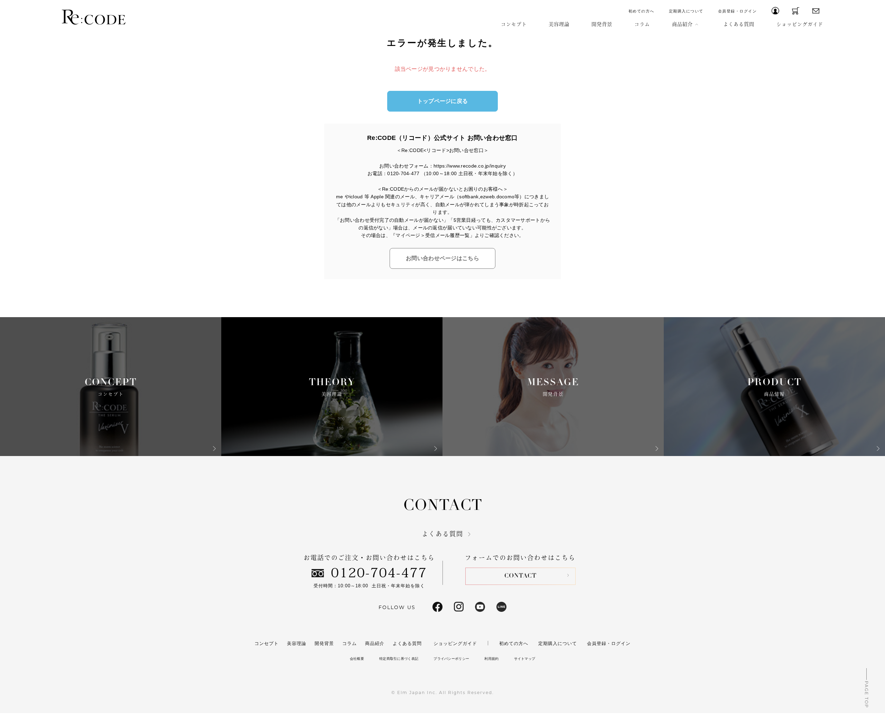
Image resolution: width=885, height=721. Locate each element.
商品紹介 (682, 24)
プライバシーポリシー (451, 659)
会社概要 (357, 659)
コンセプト (514, 24)
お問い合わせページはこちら (442, 258)
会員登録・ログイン (737, 11)
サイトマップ (524, 659)
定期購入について (686, 11)
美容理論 (559, 24)
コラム (642, 24)
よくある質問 (738, 24)
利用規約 (491, 659)
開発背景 (601, 24)
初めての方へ (641, 11)
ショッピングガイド (799, 24)
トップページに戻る (442, 101)
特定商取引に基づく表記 (398, 659)
